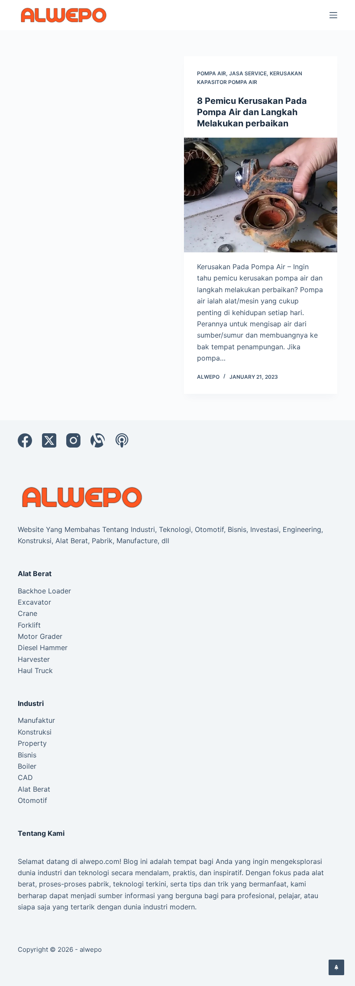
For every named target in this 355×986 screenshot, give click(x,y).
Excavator (34, 602)
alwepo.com (99, 861)
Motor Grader (40, 636)
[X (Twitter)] (49, 440)
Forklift (29, 625)
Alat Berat (34, 789)
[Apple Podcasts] (122, 440)
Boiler (27, 766)
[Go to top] (336, 967)
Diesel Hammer (43, 647)
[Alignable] (97, 440)
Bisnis (27, 755)
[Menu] (333, 15)
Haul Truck (35, 670)
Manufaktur (36, 720)
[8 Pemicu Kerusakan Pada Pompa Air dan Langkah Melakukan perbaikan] (260, 195)
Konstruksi (35, 732)
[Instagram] (73, 440)
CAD (25, 777)
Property (32, 743)
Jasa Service (248, 73)
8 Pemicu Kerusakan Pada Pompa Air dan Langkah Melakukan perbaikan (252, 112)
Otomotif (32, 800)
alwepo (91, 949)
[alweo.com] (83, 496)
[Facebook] (25, 440)
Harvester (34, 659)
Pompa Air (211, 73)
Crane (27, 613)
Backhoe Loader (44, 590)
